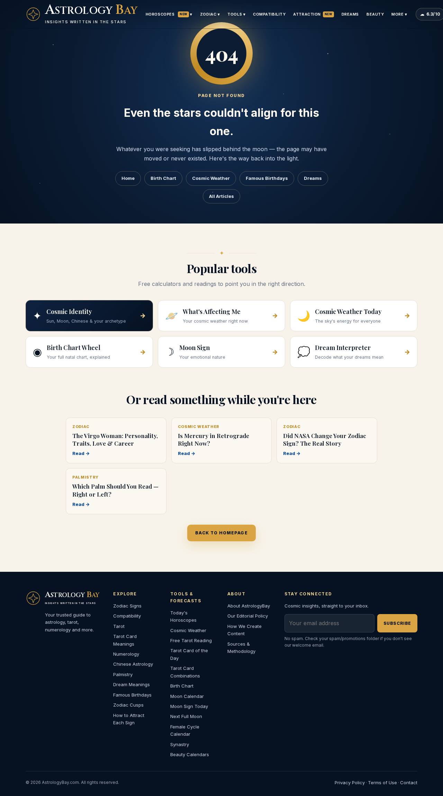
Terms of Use (382, 782)
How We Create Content (244, 629)
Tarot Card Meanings (125, 639)
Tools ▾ (236, 14)
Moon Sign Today (189, 706)
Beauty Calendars (189, 754)
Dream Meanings (131, 684)
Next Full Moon (186, 716)
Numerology (126, 654)
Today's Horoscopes (183, 616)
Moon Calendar (187, 696)
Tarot (119, 626)
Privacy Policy (350, 782)
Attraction (312, 14)
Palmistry (123, 674)
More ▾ (399, 14)
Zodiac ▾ (210, 14)
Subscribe (397, 623)
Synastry (179, 744)
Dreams (350, 14)
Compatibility (269, 14)
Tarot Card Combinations (185, 671)
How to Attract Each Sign (128, 718)
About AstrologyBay (248, 606)
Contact (408, 782)
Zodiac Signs (127, 606)
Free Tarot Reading (191, 640)
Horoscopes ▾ (169, 14)
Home (128, 178)
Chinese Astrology (133, 664)
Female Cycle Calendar (184, 730)
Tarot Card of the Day (189, 654)
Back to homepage (221, 532)
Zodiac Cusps (128, 705)
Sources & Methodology (241, 647)
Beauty (375, 14)
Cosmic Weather (211, 178)
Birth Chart (163, 178)
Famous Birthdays (267, 178)
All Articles (221, 196)
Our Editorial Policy (247, 616)
